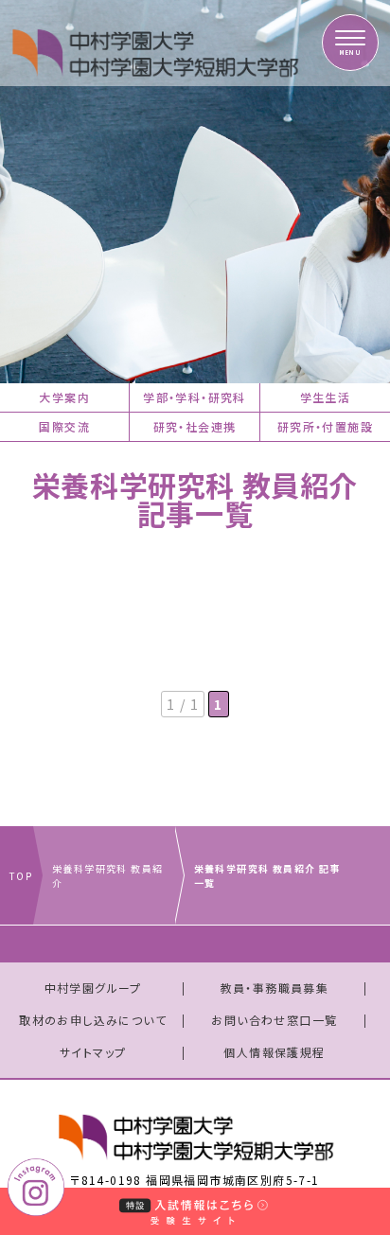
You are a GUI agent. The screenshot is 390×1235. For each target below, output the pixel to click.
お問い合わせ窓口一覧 (274, 1020)
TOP (20, 876)
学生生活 (325, 397)
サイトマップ (93, 1052)
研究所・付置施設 (325, 426)
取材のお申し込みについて (93, 1020)
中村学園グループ (93, 987)
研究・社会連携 (195, 426)
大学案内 (64, 397)
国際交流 (64, 426)
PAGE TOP (357, 1132)
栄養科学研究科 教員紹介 (107, 875)
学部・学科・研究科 (194, 397)
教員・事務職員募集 (275, 987)
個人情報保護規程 (274, 1052)
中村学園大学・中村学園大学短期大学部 (128, 42)
